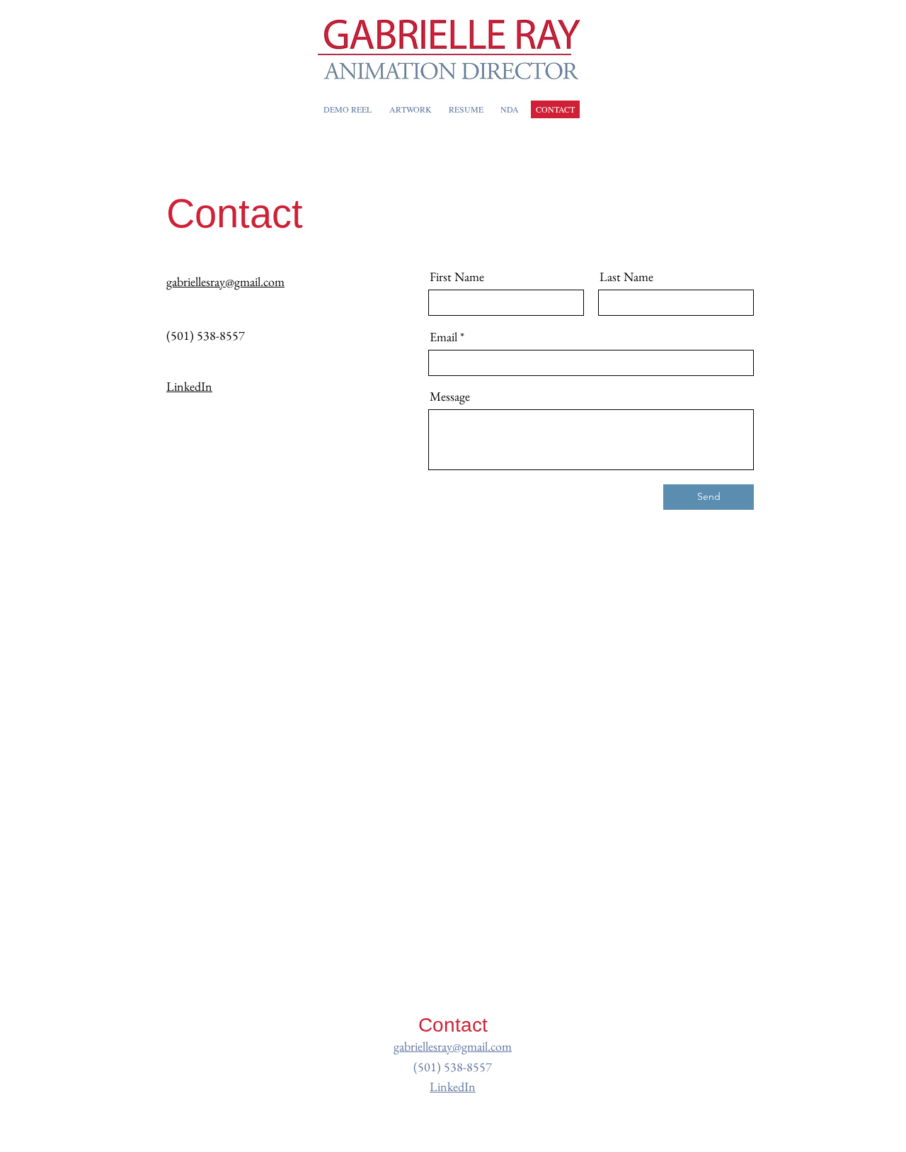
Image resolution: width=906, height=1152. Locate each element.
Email (443, 337)
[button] (410, 109)
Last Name (626, 276)
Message (450, 396)
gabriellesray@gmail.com (453, 1046)
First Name (457, 276)
